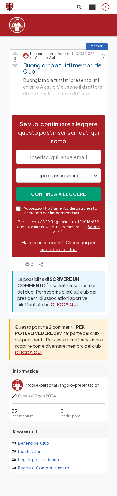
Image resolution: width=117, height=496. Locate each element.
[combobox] (58, 175)
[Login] (105, 6)
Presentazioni (42, 54)
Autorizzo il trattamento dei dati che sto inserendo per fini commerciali (60, 210)
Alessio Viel (45, 57)
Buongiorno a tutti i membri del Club (63, 68)
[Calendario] (92, 6)
